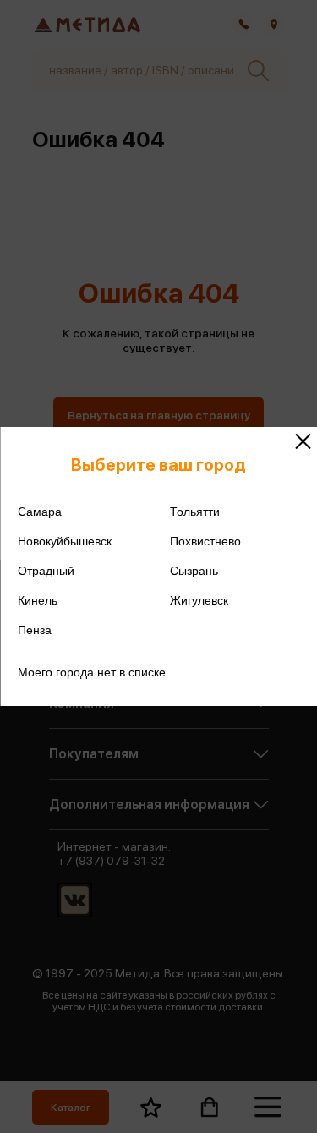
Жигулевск (199, 600)
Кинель (37, 600)
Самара (40, 511)
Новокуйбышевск (65, 541)
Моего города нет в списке (92, 672)
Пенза (35, 630)
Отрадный (46, 570)
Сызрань (194, 570)
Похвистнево (205, 541)
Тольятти (195, 511)
